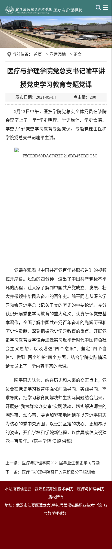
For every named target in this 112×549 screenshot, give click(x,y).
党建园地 (57, 54)
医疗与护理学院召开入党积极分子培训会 (58, 472)
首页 (38, 54)
